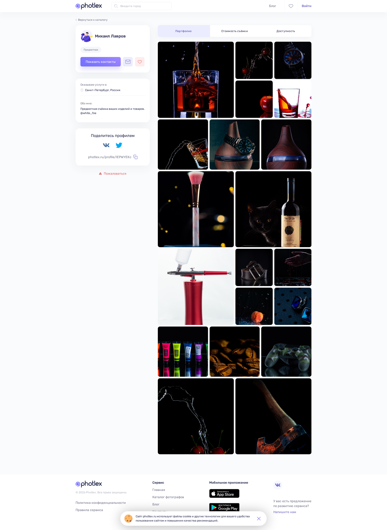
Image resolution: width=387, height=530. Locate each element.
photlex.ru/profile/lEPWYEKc (109, 157)
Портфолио (183, 31)
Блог (272, 6)
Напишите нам (284, 512)
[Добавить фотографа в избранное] (140, 61)
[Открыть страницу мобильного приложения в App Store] (224, 497)
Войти (306, 6)
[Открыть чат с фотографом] (128, 61)
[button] (259, 518)
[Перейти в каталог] (89, 6)
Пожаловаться (114, 173)
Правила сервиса (89, 510)
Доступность (286, 31)
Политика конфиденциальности (101, 503)
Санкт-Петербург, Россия (102, 90)
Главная (158, 490)
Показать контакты (100, 62)
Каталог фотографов (168, 497)
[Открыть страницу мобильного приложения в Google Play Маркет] (224, 511)
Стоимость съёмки (234, 31)
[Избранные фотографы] (291, 6)
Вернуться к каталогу (93, 20)
